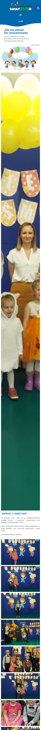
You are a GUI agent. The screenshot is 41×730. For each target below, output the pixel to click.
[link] (38, 8)
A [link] (18, 21)
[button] (20, 14)
